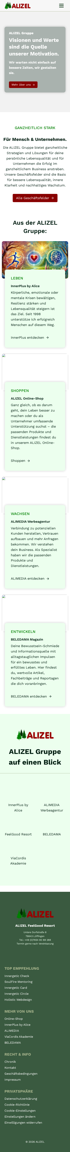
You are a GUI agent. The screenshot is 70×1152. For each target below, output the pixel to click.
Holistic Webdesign (18, 999)
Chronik (10, 1061)
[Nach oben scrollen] (63, 1148)
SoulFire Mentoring (18, 982)
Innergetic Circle (16, 993)
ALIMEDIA (11, 1030)
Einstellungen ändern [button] (19, 1116)
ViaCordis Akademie (18, 1036)
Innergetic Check (16, 976)
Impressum (12, 1079)
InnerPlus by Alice (17, 1024)
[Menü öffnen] (61, 5)
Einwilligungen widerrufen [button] (23, 1122)
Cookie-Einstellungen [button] (20, 1110)
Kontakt (10, 1067)
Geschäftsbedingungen (21, 1073)
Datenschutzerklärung (20, 1098)
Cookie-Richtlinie (16, 1104)
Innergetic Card (15, 987)
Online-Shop (13, 1018)
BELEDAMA (12, 1042)
